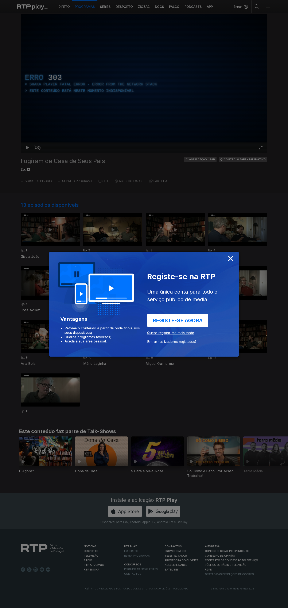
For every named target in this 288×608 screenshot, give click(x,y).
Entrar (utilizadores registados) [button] (171, 342)
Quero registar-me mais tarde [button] (170, 333)
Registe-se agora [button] (178, 320)
